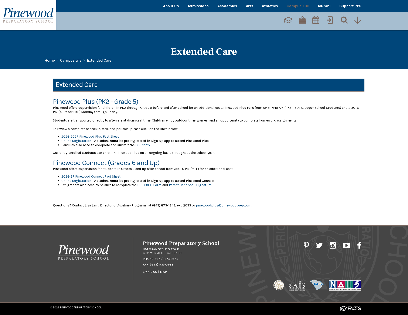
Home (50, 60)
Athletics (270, 6)
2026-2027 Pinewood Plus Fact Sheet (90, 136)
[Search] (344, 20)
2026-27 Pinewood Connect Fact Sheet (90, 176)
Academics (227, 6)
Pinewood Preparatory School (81, 307)
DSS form (142, 145)
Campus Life (298, 6)
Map (163, 272)
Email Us (150, 272)
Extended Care (99, 60)
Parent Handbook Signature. (191, 185)
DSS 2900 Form (149, 185)
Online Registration (76, 141)
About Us (171, 6)
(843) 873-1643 (166, 259)
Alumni (324, 6)
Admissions (198, 6)
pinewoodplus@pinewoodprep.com (223, 205)
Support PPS (350, 6)
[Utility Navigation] (358, 20)
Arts (249, 6)
